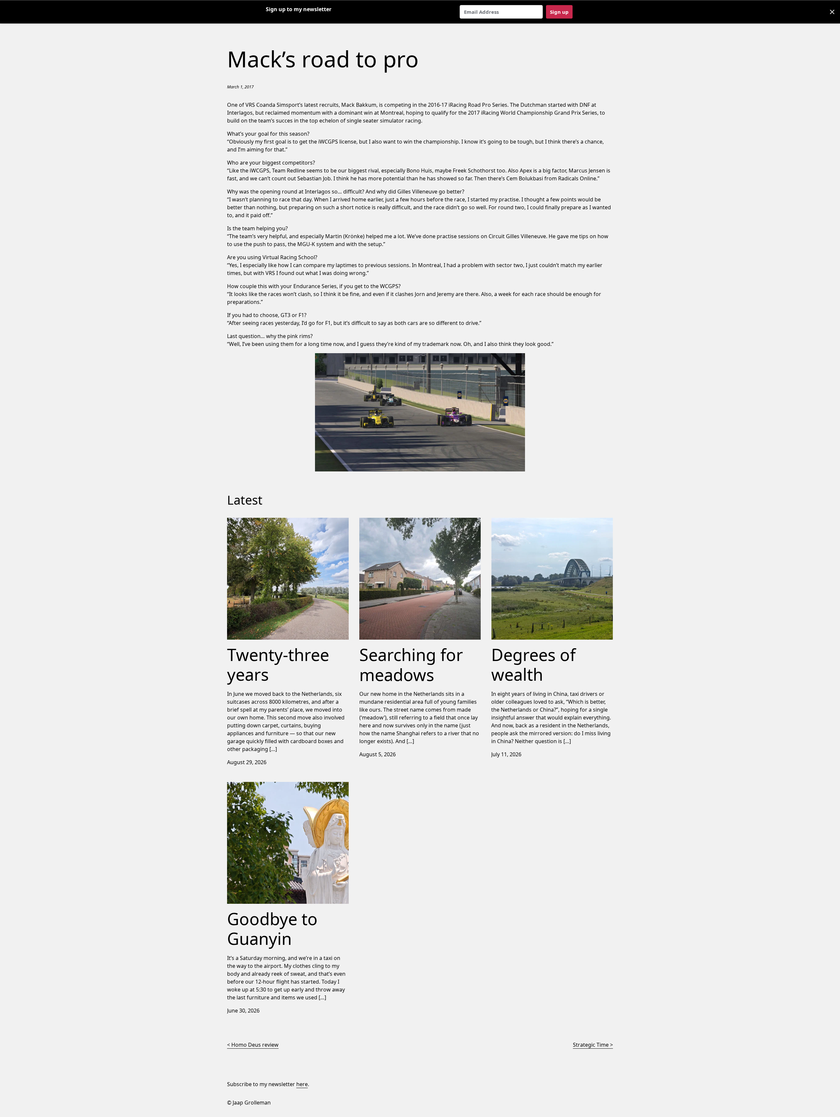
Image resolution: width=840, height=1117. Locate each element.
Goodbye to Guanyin (252, 785)
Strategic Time (591, 1044)
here (302, 1084)
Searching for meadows (389, 521)
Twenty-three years (251, 521)
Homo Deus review (255, 1044)
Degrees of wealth (514, 521)
